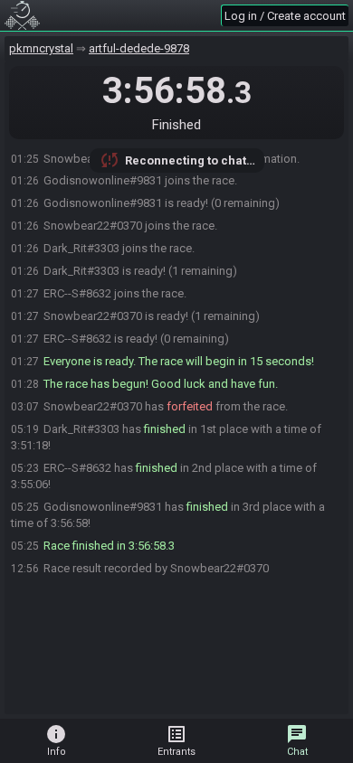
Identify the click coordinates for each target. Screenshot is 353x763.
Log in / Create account (285, 16)
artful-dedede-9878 (139, 48)
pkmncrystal (41, 48)
